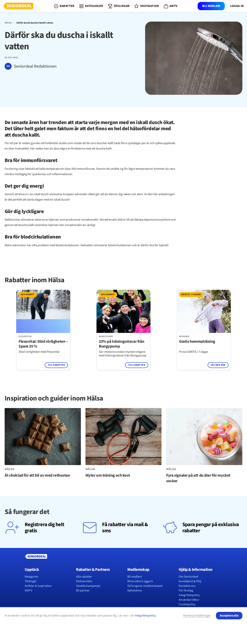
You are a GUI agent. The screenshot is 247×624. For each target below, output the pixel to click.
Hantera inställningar (197, 615)
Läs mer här (218, 365)
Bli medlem (211, 6)
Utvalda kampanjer (88, 586)
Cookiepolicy (187, 604)
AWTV (28, 590)
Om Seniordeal (188, 576)
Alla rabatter (84, 576)
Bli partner (83, 590)
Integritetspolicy (189, 595)
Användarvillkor (189, 600)
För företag (186, 590)
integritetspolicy (145, 615)
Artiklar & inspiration (38, 586)
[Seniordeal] (18, 6)
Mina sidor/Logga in (140, 581)
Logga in (237, 6)
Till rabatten (56, 365)
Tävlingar (31, 581)
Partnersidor (84, 581)
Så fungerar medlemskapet (144, 586)
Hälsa (8, 23)
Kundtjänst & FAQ (190, 581)
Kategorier (31, 576)
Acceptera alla (229, 615)
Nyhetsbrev (134, 590)
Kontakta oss (187, 586)
